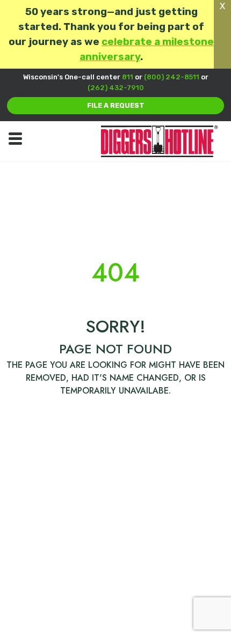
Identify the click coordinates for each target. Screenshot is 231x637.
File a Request (116, 105)
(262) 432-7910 (116, 88)
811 (127, 77)
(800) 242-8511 (171, 77)
